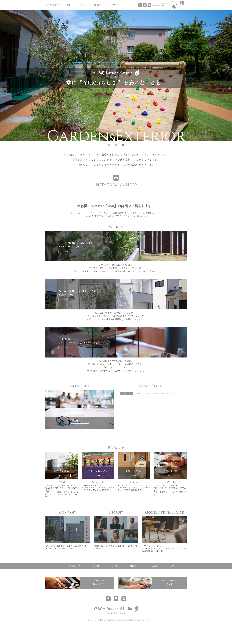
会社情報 (82, 5)
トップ (54, 566)
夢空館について (53, 5)
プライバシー (175, 566)
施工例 (69, 5)
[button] (109, 145)
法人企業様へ (113, 5)
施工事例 (95, 566)
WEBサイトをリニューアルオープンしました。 (155, 393)
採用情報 (97, 5)
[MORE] (67, 516)
